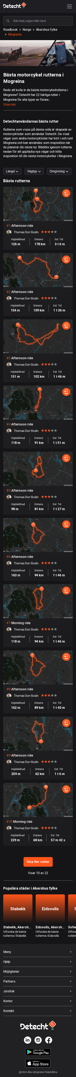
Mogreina (14, 34)
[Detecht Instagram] (38, 1040)
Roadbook (10, 30)
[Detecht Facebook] (48, 1040)
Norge (26, 30)
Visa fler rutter (38, 862)
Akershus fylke (46, 30)
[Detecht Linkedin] (27, 1040)
